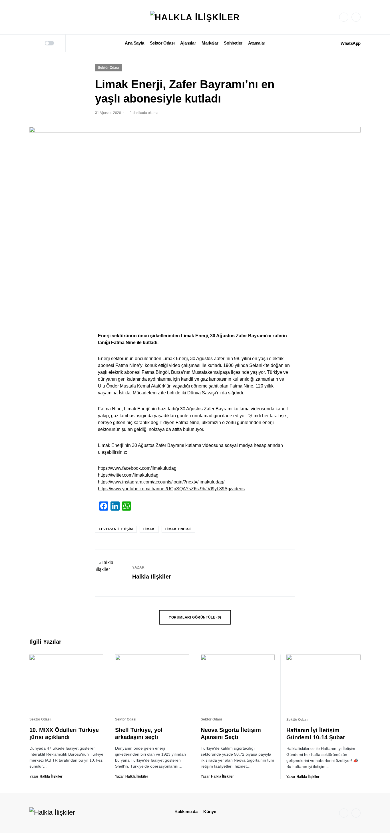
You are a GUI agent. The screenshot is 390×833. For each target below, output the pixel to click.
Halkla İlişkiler (151, 576)
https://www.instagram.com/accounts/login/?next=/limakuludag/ (161, 481)
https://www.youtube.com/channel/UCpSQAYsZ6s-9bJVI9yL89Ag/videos (171, 488)
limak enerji (178, 529)
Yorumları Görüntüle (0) (195, 617)
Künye (209, 811)
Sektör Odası (108, 68)
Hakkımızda (186, 811)
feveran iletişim (116, 529)
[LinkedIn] (356, 17)
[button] (31, 43)
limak (149, 529)
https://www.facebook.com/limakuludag (137, 468)
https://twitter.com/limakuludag (128, 475)
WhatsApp (351, 43)
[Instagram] (343, 17)
